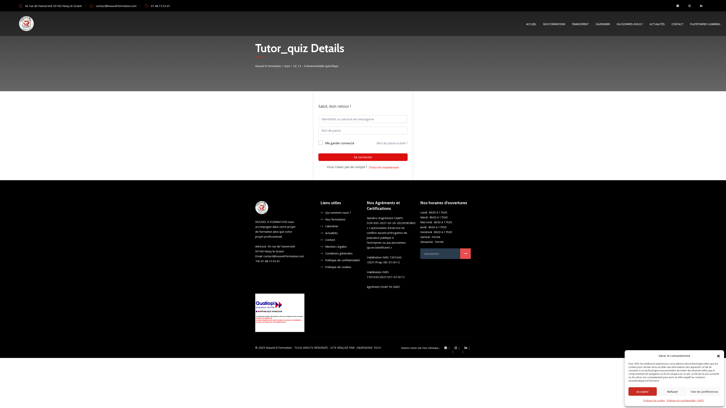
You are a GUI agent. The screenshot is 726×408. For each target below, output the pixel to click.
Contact (677, 24)
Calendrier (603, 24)
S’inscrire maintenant (384, 167)
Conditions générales (339, 253)
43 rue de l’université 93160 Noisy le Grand (53, 6)
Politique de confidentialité (342, 260)
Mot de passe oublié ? (392, 143)
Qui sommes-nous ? (630, 24)
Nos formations (335, 219)
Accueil (531, 24)
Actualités (657, 24)
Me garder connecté (339, 143)
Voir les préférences (704, 391)
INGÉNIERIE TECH (369, 347)
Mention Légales (336, 246)
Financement (580, 24)
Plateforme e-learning (705, 24)
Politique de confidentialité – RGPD (685, 400)
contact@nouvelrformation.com (116, 6)
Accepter (642, 391)
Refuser (672, 391)
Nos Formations (554, 24)
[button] (718, 356)
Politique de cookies (654, 400)
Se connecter (363, 157)
